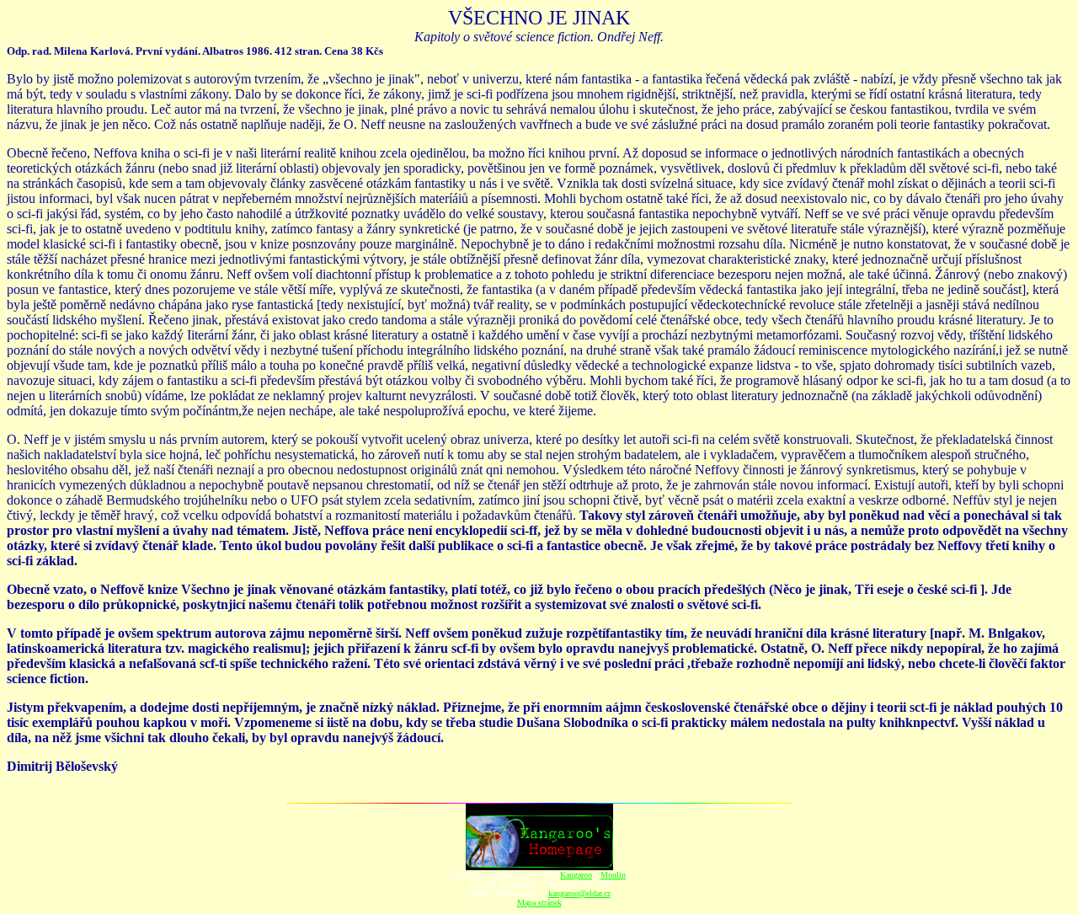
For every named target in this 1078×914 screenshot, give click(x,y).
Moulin (613, 874)
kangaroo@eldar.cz (579, 893)
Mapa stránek (539, 902)
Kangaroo (576, 874)
